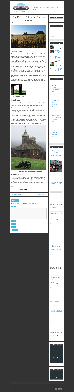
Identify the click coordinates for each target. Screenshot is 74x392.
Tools (53, 121)
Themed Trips (54, 119)
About (33, 7)
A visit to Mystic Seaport (16, 194)
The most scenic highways (57, 117)
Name (13, 220)
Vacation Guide (55, 134)
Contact (34, 9)
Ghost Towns (54, 93)
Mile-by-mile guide (55, 100)
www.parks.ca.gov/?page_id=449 (17, 179)
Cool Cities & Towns (55, 89)
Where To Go (54, 136)
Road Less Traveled (55, 115)
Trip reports (54, 130)
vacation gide (54, 132)
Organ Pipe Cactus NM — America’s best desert (58, 69)
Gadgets (53, 91)
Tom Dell (56, 155)
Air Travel (53, 83)
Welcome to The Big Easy (58, 46)
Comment (13, 206)
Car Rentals (54, 87)
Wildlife (53, 138)
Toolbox (52, 7)
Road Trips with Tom (21, 12)
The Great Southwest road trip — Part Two (58, 51)
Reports (53, 108)
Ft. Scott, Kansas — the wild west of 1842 (58, 57)
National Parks (54, 104)
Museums (54, 102)
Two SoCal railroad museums (41, 194)
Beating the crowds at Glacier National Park (56, 311)
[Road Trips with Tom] (21, 10)
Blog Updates (54, 85)
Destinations (38, 7)
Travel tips (54, 128)
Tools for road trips (55, 123)
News (44, 7)
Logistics (58, 7)
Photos (48, 7)
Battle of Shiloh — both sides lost (58, 63)
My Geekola (18, 387)
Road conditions (55, 113)
